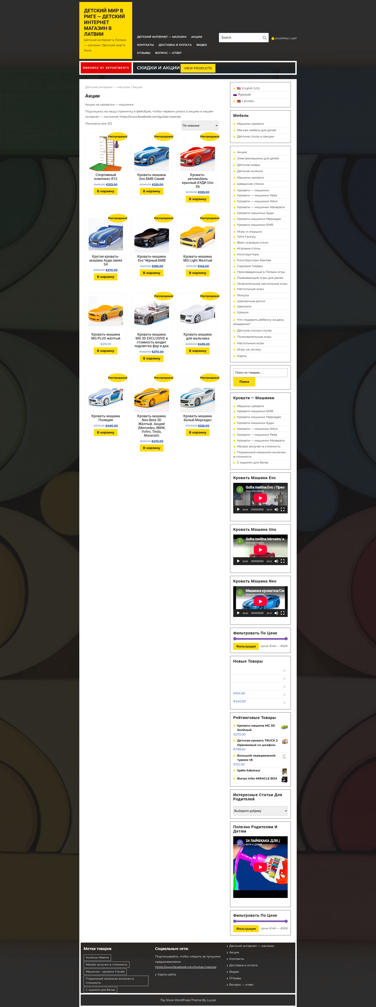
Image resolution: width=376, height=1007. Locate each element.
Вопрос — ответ (168, 53)
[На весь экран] (283, 509)
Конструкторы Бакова (254, 260)
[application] (260, 498)
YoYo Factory (246, 236)
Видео (201, 45)
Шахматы (244, 306)
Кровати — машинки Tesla (257, 195)
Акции (196, 37)
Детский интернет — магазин (161, 37)
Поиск (244, 381)
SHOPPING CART (286, 38)
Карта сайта (167, 974)
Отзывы (143, 53)
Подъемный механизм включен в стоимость (110, 980)
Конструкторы (248, 254)
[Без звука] (276, 509)
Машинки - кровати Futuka (105, 971)
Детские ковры (248, 165)
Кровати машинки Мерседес (259, 219)
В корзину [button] (105, 191)
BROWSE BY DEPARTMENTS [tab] (107, 67)
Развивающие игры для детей (260, 278)
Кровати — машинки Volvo (257, 201)
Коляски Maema (97, 957)
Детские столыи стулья (254, 330)
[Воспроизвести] (238, 509)
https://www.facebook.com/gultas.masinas (150, 116)
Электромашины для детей (258, 158)
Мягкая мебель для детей (256, 130)
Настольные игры (250, 289)
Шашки (243, 312)
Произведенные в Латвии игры (261, 272)
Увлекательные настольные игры (262, 283)
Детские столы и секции (255, 136)
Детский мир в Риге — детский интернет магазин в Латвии (104, 22)
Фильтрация (246, 646)
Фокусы (243, 295)
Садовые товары (250, 266)
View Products (198, 68)
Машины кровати (250, 124)
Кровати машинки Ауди (255, 213)
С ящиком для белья (252, 462)
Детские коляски (250, 171)
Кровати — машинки (253, 190)
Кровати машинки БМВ (255, 225)
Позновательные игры (254, 337)
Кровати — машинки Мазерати (261, 207)
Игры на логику (249, 349)
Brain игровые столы (252, 242)
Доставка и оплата (175, 45)
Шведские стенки (250, 184)
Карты (242, 356)
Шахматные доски (251, 301)
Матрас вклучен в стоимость (258, 446)
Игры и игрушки (249, 231)
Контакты (145, 45)
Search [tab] (265, 38)
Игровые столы (248, 248)
